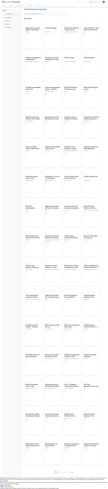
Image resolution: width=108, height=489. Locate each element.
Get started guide (35, 478)
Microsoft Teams (46, 482)
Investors (100, 482)
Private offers (56, 478)
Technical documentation (46, 478)
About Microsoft (76, 482)
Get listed (102, 478)
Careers (70, 482)
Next (72, 472)
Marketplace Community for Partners (66, 479)
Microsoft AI (3, 482)
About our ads (47, 488)
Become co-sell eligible (51, 479)
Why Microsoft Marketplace (6, 478)
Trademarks (40, 488)
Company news (84, 482)
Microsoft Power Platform (35, 482)
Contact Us (19, 488)
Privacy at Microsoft (93, 482)
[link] (33, 35)
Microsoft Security (10, 482)
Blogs (15, 478)
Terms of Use (34, 488)
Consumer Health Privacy (6, 488)
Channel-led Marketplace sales (82, 479)
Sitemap (14, 488)
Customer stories (21, 478)
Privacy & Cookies (26, 488)
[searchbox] (13, 14)
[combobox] (46, 13)
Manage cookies (55, 488)
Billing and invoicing (85, 478)
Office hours (28, 478)
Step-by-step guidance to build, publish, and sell (33, 479)
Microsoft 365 (25, 482)
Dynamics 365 (18, 482)
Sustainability (16, 484)
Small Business (64, 482)
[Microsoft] (6, 2)
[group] (26, 34)
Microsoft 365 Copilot (55, 482)
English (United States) (5, 485)
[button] (25, 14)
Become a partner (95, 478)
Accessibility (10, 484)
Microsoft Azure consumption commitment (69, 478)
